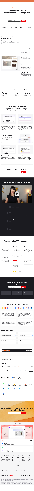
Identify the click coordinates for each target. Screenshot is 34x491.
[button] (17, 194)
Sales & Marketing (8, 459)
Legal (28, 465)
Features (2, 461)
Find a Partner (29, 464)
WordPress (14, 470)
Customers (13, 459)
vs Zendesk (7, 463)
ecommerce (19, 479)
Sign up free (23, 20)
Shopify (7, 470)
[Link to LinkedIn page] (21, 475)
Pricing (1, 458)
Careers (29, 461)
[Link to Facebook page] (23, 475)
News (1, 465)
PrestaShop (7, 471)
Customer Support (8, 458)
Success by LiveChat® (18, 459)
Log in (13, 207)
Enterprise (7, 460)
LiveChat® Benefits (3, 459)
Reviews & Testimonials (13, 460)
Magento (19, 470)
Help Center (23, 458)
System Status (24, 462)
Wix (16, 470)
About (29, 458)
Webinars (23, 459)
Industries (13, 458)
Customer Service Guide (19, 460)
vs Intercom (7, 466)
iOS (23, 455)
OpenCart (28, 470)
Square (10, 471)
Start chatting (28, 350)
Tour (1, 460)
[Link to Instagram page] (27, 475)
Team (28, 460)
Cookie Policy (15, 483)
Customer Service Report (19, 462)
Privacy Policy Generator (18, 465)
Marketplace (2, 464)
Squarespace (10, 470)
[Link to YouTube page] (25, 475)
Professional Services (23, 460)
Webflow (22, 470)
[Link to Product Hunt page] (29, 475)
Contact (29, 459)
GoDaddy (25, 470)
